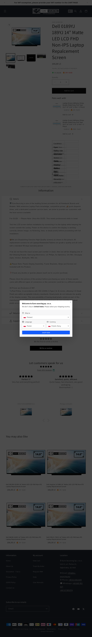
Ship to (27, 313)
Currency (53, 322)
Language (28, 322)
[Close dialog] (70, 302)
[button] (46, 317)
